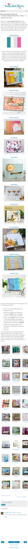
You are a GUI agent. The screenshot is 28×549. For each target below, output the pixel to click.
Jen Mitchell (14, 138)
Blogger (17, 547)
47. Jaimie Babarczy (16, 476)
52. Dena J (15, 489)
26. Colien (5, 422)
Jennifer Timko (14, 273)
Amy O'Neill (14, 157)
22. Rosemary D (16, 408)
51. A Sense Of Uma (6, 489)
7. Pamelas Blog (16, 368)
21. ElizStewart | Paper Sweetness (5, 409)
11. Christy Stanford (6, 381)
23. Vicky (26, 408)
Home (14, 542)
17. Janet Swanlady (16, 395)
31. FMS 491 (6, 435)
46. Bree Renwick (5, 476)
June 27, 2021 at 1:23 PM (14, 512)
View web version (14, 545)
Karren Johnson (14, 117)
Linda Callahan (14, 66)
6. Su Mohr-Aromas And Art (6, 368)
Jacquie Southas (14, 254)
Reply (5, 516)
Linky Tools (19, 496)
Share (3, 504)
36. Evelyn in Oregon (6, 449)
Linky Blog (24, 496)
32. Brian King (16, 435)
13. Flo (26, 381)
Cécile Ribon (14, 184)
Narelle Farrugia (14, 90)
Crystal (6, 512)
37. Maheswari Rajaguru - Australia (16, 449)
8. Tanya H (26, 368)
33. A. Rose (26, 435)
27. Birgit (16, 422)
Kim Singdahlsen (14, 227)
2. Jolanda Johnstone (16, 354)
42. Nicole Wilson (16, 462)
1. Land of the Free (5, 354)
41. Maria (5, 462)
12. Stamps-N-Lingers (16, 381)
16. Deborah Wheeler (6, 395)
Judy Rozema (14, 204)
